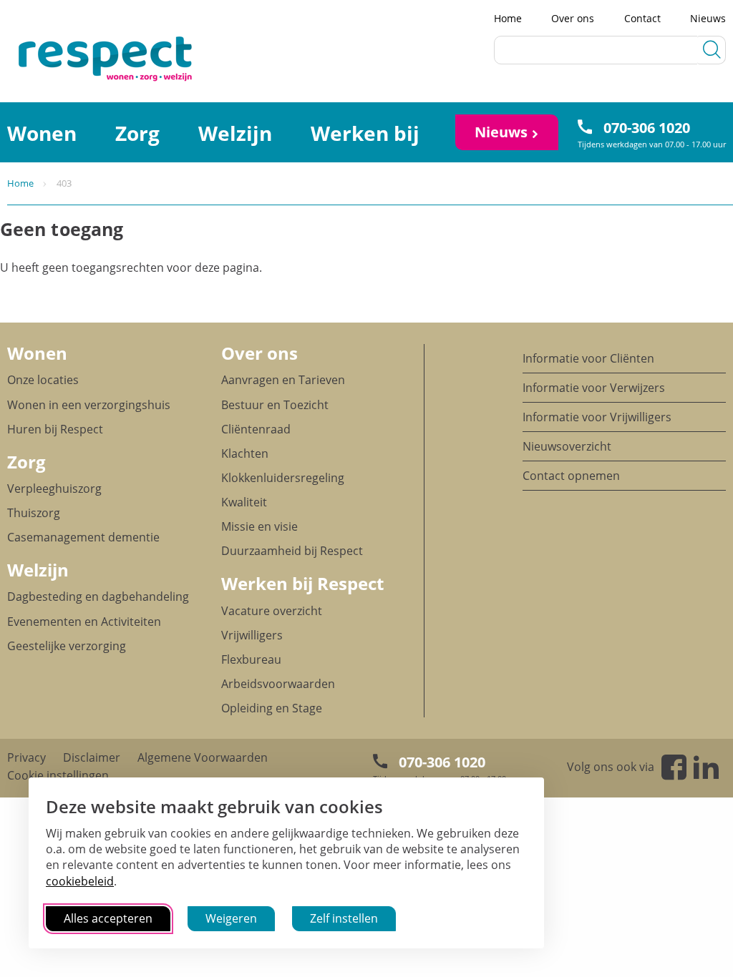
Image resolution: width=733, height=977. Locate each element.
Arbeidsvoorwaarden (278, 684)
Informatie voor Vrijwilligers (597, 417)
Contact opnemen (571, 475)
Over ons (572, 18)
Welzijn (235, 133)
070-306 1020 (646, 127)
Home (508, 18)
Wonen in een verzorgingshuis (88, 405)
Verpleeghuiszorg (54, 488)
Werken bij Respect (302, 583)
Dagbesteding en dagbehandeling (98, 596)
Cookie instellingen (58, 775)
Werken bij (365, 133)
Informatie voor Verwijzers (594, 388)
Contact (642, 18)
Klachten (244, 453)
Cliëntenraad (256, 429)
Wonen (37, 353)
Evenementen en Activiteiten (84, 621)
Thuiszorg (33, 513)
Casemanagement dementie (83, 537)
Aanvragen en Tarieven (283, 380)
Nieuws (708, 18)
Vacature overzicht (271, 611)
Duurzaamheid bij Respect (292, 551)
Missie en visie (259, 526)
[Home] (57, 57)
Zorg (137, 133)
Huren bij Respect (55, 429)
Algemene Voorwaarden (202, 757)
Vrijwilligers (252, 635)
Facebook (673, 767)
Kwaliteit (244, 502)
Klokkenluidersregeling (282, 478)
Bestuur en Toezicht (275, 405)
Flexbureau (251, 659)
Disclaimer (91, 757)
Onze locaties (43, 380)
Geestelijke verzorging (66, 646)
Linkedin (706, 767)
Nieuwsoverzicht (567, 446)
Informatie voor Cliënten (588, 358)
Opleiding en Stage (271, 708)
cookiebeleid (80, 881)
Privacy (26, 757)
